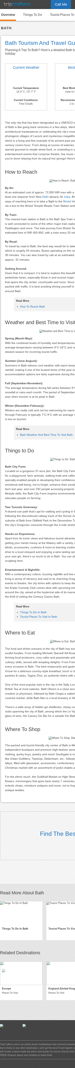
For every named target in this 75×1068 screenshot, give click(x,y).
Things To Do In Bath (33, 612)
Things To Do (32, 14)
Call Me (61, 4)
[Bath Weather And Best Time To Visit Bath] (26, 78)
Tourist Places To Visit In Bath (38, 616)
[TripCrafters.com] (17, 4)
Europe (6, 988)
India (67, 196)
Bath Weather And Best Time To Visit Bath (46, 434)
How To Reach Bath (32, 306)
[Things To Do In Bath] (21, 913)
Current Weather (26, 68)
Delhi (45, 196)
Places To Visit (10, 992)
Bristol (67, 201)
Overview (8, 14)
